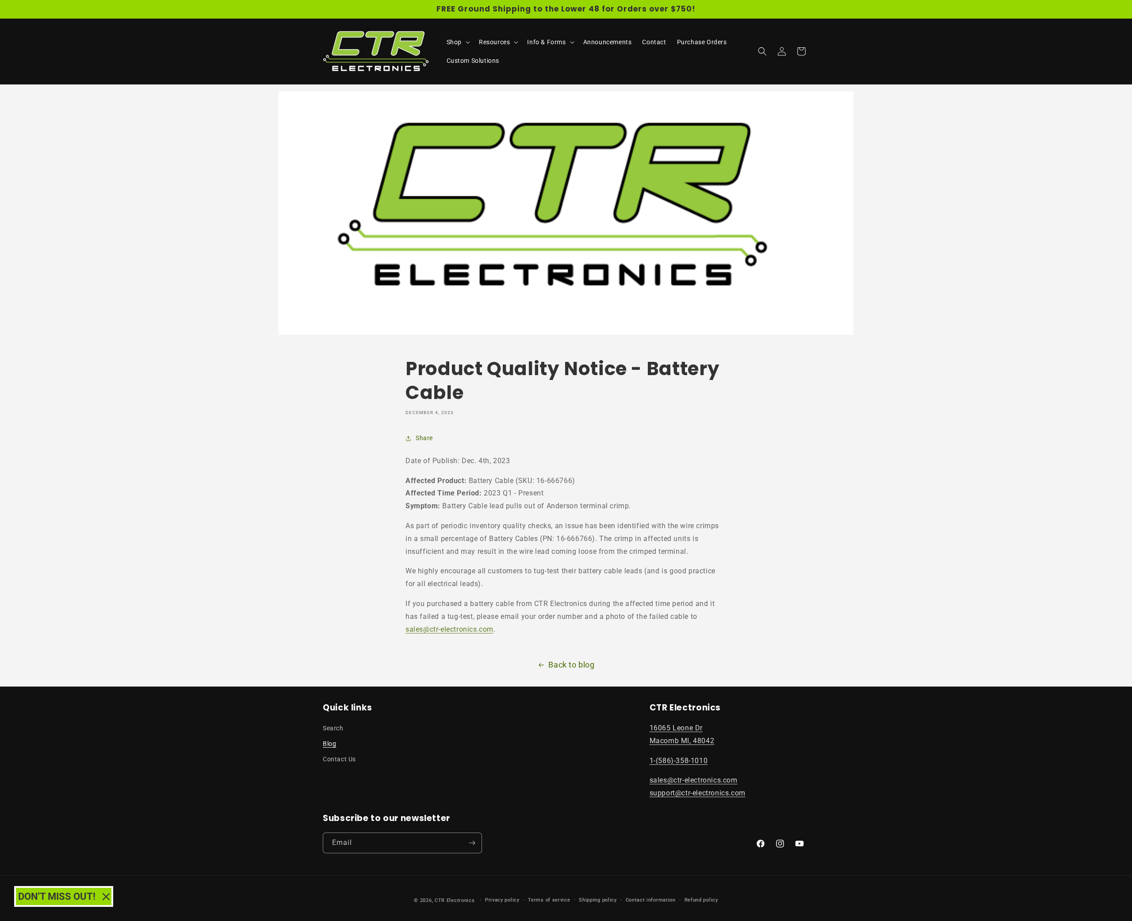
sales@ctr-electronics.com (449, 629)
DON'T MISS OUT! (57, 896)
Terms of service (549, 900)
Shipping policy (598, 900)
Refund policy (701, 900)
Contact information (651, 900)
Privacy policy (502, 900)
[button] (457, 42)
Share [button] (424, 437)
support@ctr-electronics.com (698, 793)
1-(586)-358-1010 (679, 760)
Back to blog (571, 664)
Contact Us (339, 759)
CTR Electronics (455, 900)
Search (333, 728)
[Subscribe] (472, 843)
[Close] (106, 896)
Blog (329, 743)
